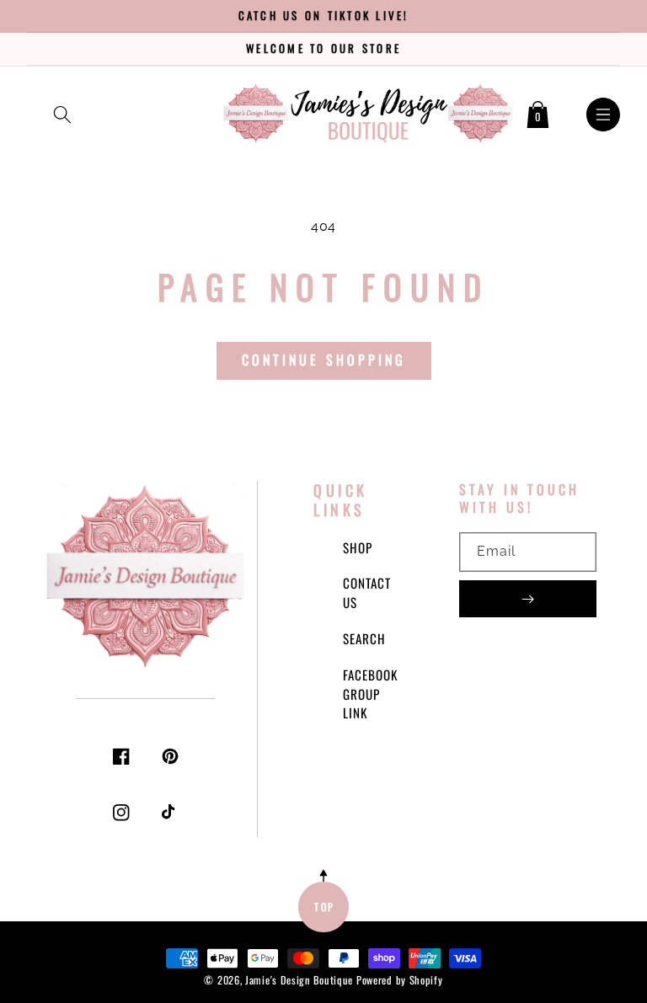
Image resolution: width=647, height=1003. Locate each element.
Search (364, 638)
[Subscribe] (527, 598)
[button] (62, 111)
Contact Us (367, 592)
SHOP (357, 547)
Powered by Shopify (399, 980)
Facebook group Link (370, 694)
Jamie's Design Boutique (299, 980)
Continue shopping (324, 359)
